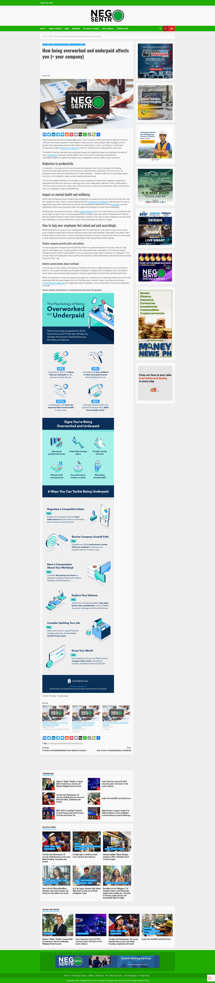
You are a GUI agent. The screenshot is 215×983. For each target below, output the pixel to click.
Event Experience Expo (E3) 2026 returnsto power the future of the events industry (94, 784)
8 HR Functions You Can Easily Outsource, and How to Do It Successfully (83, 724)
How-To (43, 28)
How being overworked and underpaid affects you (65, 743)
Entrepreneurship (80, 883)
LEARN (65, 880)
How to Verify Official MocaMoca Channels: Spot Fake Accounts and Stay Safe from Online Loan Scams (56, 875)
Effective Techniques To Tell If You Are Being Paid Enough (55, 723)
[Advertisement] (86, 67)
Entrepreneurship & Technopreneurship (87, 846)
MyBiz (67, 28)
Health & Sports (50, 849)
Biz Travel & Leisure (91, 28)
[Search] (160, 28)
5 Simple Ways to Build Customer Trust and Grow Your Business (87, 841)
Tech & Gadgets (108, 28)
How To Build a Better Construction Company (115, 723)
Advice (45, 44)
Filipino (113, 883)
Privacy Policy (122, 28)
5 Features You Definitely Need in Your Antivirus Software (64, 749)
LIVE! (171, 28)
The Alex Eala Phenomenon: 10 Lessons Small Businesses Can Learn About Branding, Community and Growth (48, 798)
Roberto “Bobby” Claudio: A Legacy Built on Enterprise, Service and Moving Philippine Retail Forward (48, 784)
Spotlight (160, 933)
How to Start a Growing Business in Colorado (114, 749)
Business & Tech (50, 933)
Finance (113, 849)
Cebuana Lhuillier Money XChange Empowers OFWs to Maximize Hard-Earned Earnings (117, 841)
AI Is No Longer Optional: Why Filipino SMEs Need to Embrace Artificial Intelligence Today (87, 875)
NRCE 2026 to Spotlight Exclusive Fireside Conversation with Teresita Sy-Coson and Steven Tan (48, 813)
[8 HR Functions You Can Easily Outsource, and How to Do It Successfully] (86, 713)
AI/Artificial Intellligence (88, 880)
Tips (83, 44)
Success (84, 849)
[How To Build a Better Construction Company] (116, 713)
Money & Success (55, 28)
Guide (51, 44)
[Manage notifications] (210, 978)
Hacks (58, 846)
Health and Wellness (61, 44)
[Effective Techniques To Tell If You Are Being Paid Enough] (56, 713)
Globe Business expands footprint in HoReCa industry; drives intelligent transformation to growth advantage (94, 813)
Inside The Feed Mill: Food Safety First (94, 798)
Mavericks (76, 28)
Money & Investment (51, 883)
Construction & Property (151, 931)
